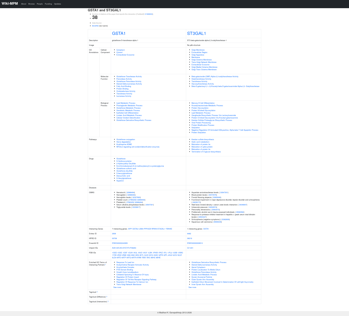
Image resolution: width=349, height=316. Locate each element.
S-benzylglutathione (124, 173)
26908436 (217, 221)
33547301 (149, 204)
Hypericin (120, 180)
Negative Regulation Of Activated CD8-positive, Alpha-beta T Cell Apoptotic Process (225, 130)
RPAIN (154, 228)
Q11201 (190, 248)
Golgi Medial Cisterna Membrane (204, 67)
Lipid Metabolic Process (125, 103)
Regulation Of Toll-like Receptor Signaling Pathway (136, 279)
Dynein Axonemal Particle (202, 277)
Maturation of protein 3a (201, 144)
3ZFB (161, 255)
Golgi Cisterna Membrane (202, 59)
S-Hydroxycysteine (123, 161)
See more (117, 287)
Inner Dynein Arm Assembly (203, 284)
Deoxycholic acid (123, 175)
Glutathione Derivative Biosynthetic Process (133, 120)
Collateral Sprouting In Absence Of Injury (132, 274)
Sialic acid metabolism (200, 141)
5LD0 (114, 257)
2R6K (124, 255)
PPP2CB (147, 228)
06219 (189, 238)
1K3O (140, 252)
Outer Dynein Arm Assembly (203, 279)
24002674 (212, 207)
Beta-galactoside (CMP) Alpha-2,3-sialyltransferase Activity (215, 76)
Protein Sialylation (199, 132)
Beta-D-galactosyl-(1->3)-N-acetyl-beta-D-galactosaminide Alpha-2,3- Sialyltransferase (225, 86)
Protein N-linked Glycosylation (203, 110)
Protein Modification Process (203, 125)
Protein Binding (122, 88)
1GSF (125, 252)
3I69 (128, 255)
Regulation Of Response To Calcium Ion (132, 282)
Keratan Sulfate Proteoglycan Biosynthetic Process (212, 120)
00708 (114, 238)
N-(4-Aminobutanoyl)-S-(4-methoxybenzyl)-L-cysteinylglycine (140, 166)
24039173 (196, 202)
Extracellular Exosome (125, 54)
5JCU (175, 255)
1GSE (119, 252)
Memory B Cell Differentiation (203, 103)
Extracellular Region (199, 52)
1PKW (155, 252)
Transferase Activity (124, 93)
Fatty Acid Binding (123, 86)
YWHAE (169, 228)
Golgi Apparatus (198, 54)
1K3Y (145, 252)
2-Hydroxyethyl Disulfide (126, 163)
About (23, 3)
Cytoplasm (120, 50)
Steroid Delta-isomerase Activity (129, 83)
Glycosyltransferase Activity (203, 83)
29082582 (240, 212)
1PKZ (160, 252)
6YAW (138, 257)
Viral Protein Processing (201, 122)
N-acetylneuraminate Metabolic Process (207, 105)
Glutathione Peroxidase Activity (128, 81)
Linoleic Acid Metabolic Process (129, 115)
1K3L (135, 252)
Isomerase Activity (123, 96)
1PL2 (170, 252)
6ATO (119, 257)
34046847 (243, 204)
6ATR (134, 257)
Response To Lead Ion (125, 262)
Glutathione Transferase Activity (129, 76)
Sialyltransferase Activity (201, 79)
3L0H (146, 255)
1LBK (150, 252)
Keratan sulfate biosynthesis (203, 139)
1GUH (130, 252)
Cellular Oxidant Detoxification (128, 117)
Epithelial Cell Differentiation (127, 112)
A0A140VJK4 (117, 248)
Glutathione (120, 158)
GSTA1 (119, 33)
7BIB (144, 257)
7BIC (148, 257)
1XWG (180, 252)
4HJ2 (170, 255)
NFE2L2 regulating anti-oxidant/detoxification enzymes (138, 146)
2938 (114, 233)
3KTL (141, 255)
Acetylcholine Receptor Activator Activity (132, 264)
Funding (48, 3)
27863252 (133, 199)
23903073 (215, 209)
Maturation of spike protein (202, 146)
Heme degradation (123, 141)
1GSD (114, 252)
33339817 (136, 207)
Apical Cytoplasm (198, 267)
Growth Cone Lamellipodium (127, 272)
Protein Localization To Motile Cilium (206, 269)
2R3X (119, 255)
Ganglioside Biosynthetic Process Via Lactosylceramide (214, 115)
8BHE (158, 257)
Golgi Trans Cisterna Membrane (204, 69)
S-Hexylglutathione (123, 178)
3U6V (156, 255)
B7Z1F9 (126, 248)
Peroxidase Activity (124, 79)
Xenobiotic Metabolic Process (128, 110)
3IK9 (137, 255)
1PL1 (165, 252)
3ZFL (165, 255)
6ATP (124, 257)
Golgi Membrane (198, 50)
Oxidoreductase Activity (125, 91)
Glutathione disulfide (124, 171)
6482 (189, 233)
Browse (31, 3)
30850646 (217, 197)
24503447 (202, 217)
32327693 (136, 197)
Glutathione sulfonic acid (126, 168)
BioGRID (95, 26)
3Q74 (151, 255)
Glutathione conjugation (125, 139)
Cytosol (119, 52)
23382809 (225, 219)
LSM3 (141, 228)
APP (130, 228)
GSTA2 (135, 228)
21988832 (149, 14)
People (40, 3)
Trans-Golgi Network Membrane (204, 62)
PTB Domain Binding (124, 269)
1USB (175, 252)
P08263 (133, 248)
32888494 (130, 192)
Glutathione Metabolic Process (128, 108)
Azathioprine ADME (124, 144)
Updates (57, 3)
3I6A (133, 255)
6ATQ (129, 257)
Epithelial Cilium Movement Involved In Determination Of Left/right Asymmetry (222, 282)
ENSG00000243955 (120, 243)
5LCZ (180, 255)
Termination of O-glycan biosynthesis (206, 151)
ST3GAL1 (196, 33)
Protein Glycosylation (200, 108)
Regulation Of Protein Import (127, 277)
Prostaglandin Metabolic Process (129, 105)
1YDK (114, 255)
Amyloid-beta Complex (125, 267)
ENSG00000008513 (195, 243)
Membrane (196, 57)
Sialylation (196, 127)
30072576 (212, 194)
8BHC (153, 257)
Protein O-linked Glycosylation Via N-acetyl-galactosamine (215, 117)
